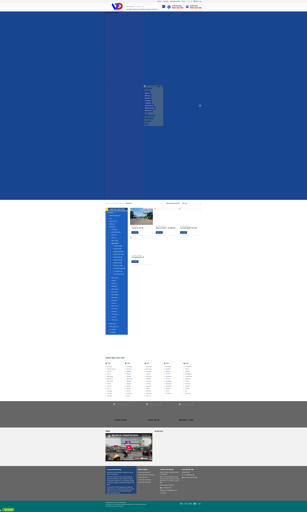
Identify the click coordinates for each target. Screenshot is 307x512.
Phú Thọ (108, 75)
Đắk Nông (108, 100)
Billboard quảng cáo (111, 192)
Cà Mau (108, 173)
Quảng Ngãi (109, 131)
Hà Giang (108, 47)
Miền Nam (108, 142)
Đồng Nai (108, 178)
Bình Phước (109, 167)
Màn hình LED (109, 195)
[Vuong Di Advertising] (150, 86)
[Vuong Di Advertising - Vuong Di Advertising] (114, 7)
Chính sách (165, 1)
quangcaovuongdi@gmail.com (169, 490)
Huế (107, 114)
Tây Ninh (108, 144)
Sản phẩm (115, 203)
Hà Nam (108, 39)
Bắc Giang (108, 73)
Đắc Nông (129, 369)
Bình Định (108, 103)
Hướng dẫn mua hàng (175, 1)
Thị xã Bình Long (118, 271)
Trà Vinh (114, 317)
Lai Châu (108, 81)
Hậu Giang (108, 184)
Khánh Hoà (108, 120)
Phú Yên (108, 117)
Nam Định (108, 42)
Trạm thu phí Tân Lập (137, 228)
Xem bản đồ (163, 493)
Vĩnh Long (114, 320)
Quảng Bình (109, 125)
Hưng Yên (108, 33)
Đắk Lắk (108, 108)
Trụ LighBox (113, 332)
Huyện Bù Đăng (118, 246)
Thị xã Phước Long (119, 274)
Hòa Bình (148, 378)
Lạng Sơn (108, 70)
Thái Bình (108, 36)
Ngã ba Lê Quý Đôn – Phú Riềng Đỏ (165, 228)
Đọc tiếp (135, 232)
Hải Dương (109, 28)
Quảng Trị (108, 134)
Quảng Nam (109, 128)
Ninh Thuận (109, 94)
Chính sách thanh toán (145, 482)
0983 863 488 (186, 472)
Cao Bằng (108, 50)
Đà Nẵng (108, 106)
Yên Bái (108, 61)
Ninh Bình (108, 44)
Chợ (111, 218)
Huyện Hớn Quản (118, 260)
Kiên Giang (108, 189)
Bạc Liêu (108, 158)
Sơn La (107, 84)
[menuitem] (148, 88)
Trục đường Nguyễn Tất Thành (188, 228)
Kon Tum (108, 123)
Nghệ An (108, 139)
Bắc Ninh (108, 22)
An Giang (108, 153)
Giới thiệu (159, 1)
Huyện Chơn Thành (119, 254)
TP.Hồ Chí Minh (110, 187)
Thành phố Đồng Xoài (119, 268)
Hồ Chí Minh (115, 294)
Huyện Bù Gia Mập (118, 251)
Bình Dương (109, 164)
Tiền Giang (114, 314)
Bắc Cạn (109, 388)
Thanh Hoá (108, 137)
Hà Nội (107, 16)
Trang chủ (108, 203)
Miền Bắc (108, 14)
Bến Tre (108, 161)
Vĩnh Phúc (108, 19)
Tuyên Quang (109, 56)
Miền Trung (109, 87)
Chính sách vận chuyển (145, 479)
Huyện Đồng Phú (118, 257)
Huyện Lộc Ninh (118, 262)
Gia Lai (107, 111)
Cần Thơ (108, 175)
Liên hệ (183, 1)
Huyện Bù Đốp (117, 248)
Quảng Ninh (109, 25)
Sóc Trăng (114, 308)
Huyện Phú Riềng (118, 265)
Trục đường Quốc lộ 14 (138, 257)
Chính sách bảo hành (144, 472)
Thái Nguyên (109, 64)
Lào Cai (108, 59)
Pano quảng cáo (110, 198)
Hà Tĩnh (108, 89)
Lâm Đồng (108, 97)
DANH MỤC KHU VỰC (115, 358)
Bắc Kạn (108, 53)
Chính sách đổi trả (144, 477)
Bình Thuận (109, 92)
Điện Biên (108, 78)
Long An (108, 150)
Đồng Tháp (109, 181)
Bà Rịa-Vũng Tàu (110, 156)
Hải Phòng (108, 30)
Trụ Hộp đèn (113, 329)
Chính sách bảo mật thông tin (146, 475)
